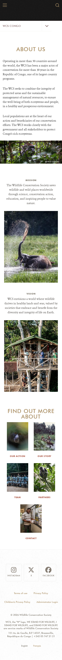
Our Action (17, 456)
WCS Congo (12, 26)
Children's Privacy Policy (17, 602)
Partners (44, 497)
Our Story (44, 456)
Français (37, 645)
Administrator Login (47, 602)
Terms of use (20, 593)
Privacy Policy (41, 593)
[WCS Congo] (31, 6)
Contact (31, 538)
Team (17, 497)
